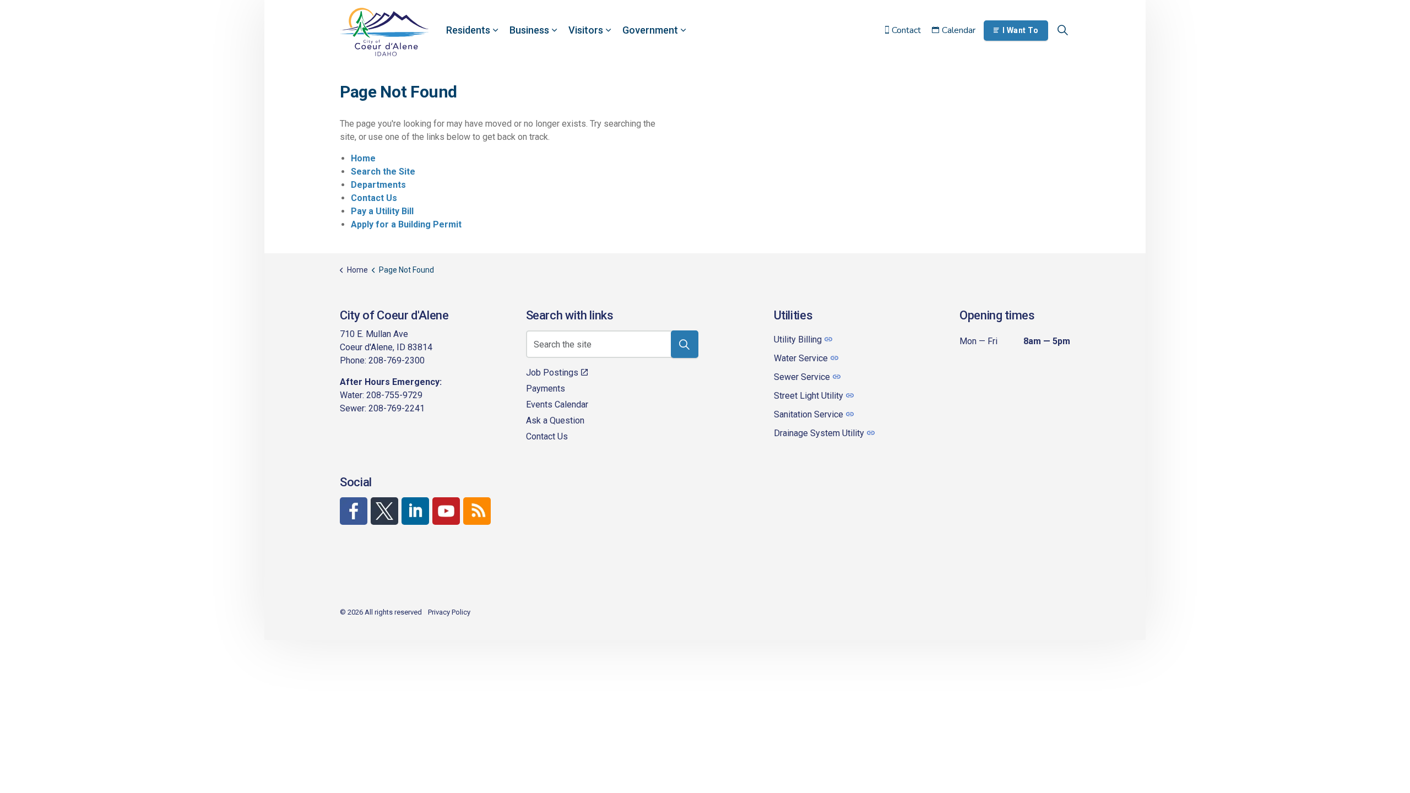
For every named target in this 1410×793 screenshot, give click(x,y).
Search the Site (383, 171)
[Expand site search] (1062, 30)
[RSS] (477, 511)
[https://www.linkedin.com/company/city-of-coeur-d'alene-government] (415, 511)
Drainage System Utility (819, 433)
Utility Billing (798, 339)
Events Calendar (557, 404)
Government (650, 30)
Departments (378, 185)
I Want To (1020, 30)
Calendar (958, 30)
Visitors (585, 30)
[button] (684, 344)
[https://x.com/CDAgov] (384, 511)
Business (529, 30)
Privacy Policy (449, 612)
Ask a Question (555, 420)
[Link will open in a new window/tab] (353, 511)
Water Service (801, 358)
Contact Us (374, 198)
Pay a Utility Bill (382, 211)
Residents (468, 30)
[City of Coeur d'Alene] (384, 32)
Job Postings (552, 372)
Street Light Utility (808, 395)
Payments (545, 388)
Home (363, 158)
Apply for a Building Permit (406, 224)
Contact (906, 30)
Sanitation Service (808, 414)
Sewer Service (802, 377)
